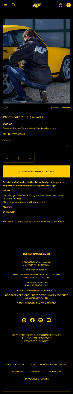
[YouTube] (49, 320)
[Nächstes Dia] (66, 107)
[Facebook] (32, 320)
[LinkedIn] (40, 320)
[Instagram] (24, 320)
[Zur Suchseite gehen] (14, 5)
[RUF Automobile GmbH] (37, 5)
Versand (25, 128)
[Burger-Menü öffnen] (5, 5)
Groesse (7, 140)
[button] (14, 5)
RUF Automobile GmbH (47, 335)
